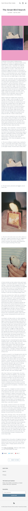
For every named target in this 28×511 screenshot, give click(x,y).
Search (4, 471)
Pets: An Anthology (8, 447)
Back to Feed (15, 459)
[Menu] (25, 3)
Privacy (4, 474)
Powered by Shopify (22, 506)
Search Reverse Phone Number (11, 506)
